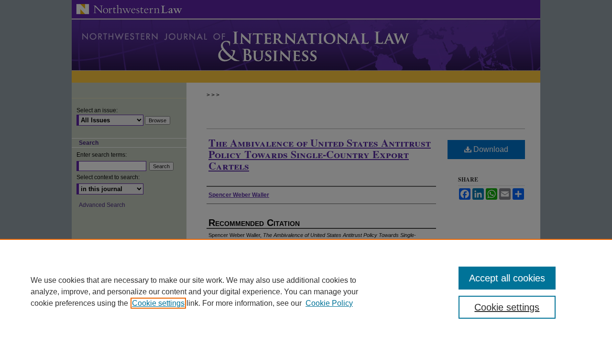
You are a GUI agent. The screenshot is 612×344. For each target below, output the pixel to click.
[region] (306, 291)
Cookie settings (158, 303)
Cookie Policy (329, 303)
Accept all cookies (507, 278)
